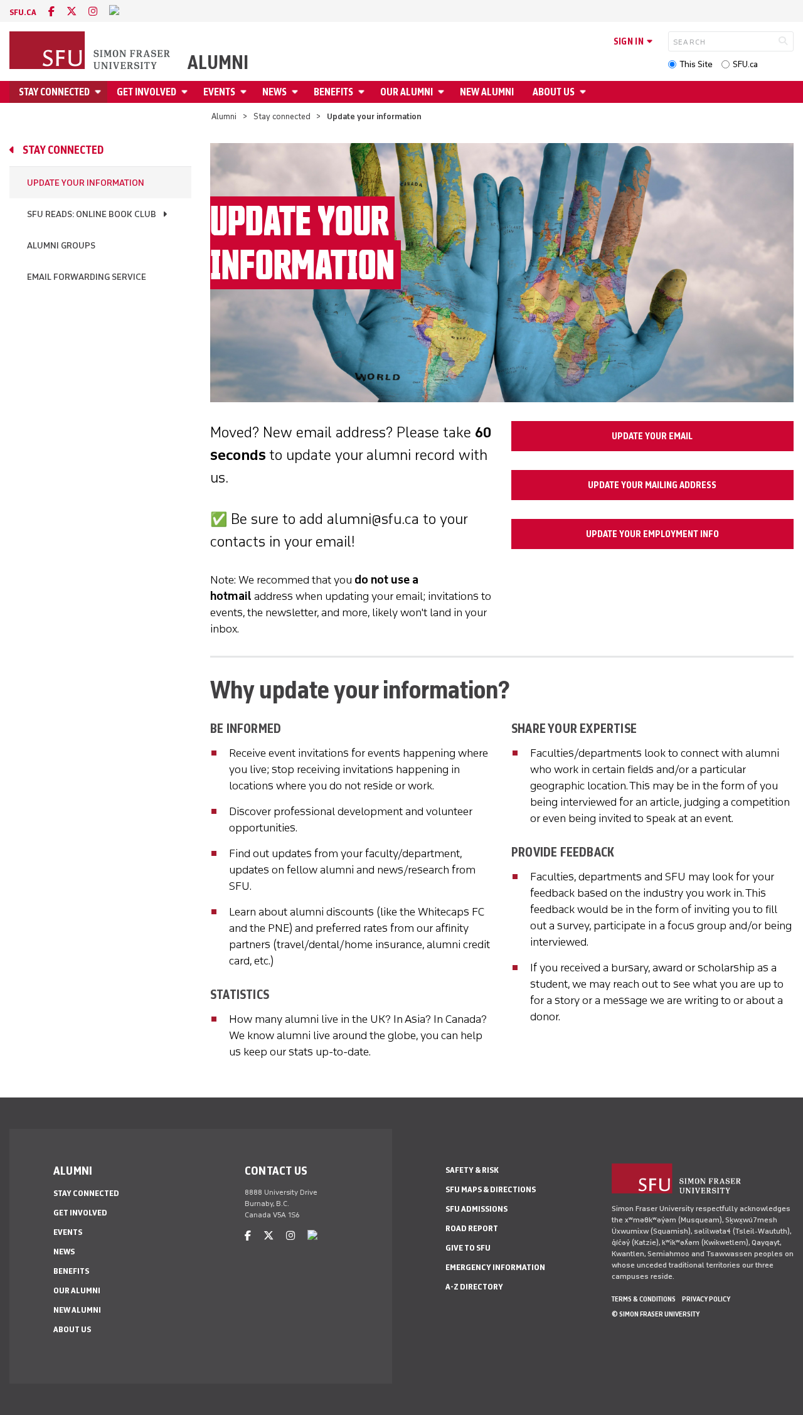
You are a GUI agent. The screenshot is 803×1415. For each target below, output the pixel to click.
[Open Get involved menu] (186, 92)
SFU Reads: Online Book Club (91, 214)
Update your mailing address (652, 485)
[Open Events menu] (245, 92)
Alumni (218, 63)
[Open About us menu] (584, 92)
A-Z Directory (474, 1286)
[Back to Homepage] (91, 51)
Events (219, 92)
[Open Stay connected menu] (99, 92)
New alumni (487, 92)
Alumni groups (61, 245)
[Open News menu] (296, 92)
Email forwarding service (86, 277)
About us (554, 92)
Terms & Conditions (644, 1299)
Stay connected (54, 92)
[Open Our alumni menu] (442, 92)
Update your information (85, 183)
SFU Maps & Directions (490, 1189)
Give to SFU (468, 1247)
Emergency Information (495, 1267)
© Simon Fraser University (655, 1314)
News (274, 92)
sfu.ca (22, 12)
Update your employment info (652, 534)
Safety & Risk (472, 1170)
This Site (696, 64)
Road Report (471, 1228)
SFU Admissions (476, 1209)
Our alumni (406, 92)
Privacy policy (706, 1299)
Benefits (333, 92)
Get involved (146, 92)
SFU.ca (745, 64)
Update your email (652, 436)
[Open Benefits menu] (363, 92)
